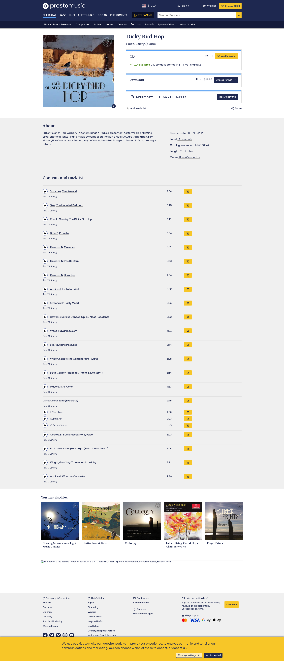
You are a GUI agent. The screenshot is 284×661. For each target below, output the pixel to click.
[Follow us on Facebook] (46, 635)
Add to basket (228, 55)
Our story (47, 616)
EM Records (185, 139)
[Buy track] (188, 412)
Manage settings (187, 655)
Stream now (144, 97)
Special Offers (166, 24)
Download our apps (143, 613)
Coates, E (56, 434)
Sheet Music (86, 15)
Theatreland (69, 191)
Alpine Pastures (67, 345)
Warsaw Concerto (73, 476)
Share (238, 108)
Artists (98, 24)
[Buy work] (188, 191)
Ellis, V (53, 345)
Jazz (63, 15)
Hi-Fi (72, 15)
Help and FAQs (95, 621)
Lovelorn (72, 331)
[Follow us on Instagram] (66, 635)
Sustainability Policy (52, 621)
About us (47, 602)
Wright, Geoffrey (60, 462)
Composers (83, 24)
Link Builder (93, 626)
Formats (136, 24)
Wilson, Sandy (58, 358)
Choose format (224, 79)
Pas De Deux (71, 261)
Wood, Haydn (58, 331)
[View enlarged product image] (78, 71)
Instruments (118, 15)
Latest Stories (187, 24)
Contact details (141, 602)
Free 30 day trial (227, 96)
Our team (47, 607)
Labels (110, 24)
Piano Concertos (189, 157)
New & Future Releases (57, 24)
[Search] (239, 15)
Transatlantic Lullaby (83, 462)
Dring (46, 400)
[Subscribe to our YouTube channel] (72, 635)
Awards (149, 24)
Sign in (185, 5)
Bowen (54, 317)
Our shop (47, 612)
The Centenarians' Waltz (83, 358)
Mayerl (54, 386)
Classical (49, 15)
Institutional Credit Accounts (102, 635)
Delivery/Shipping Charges (101, 630)
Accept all (215, 655)
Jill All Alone (66, 386)
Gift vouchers (94, 616)
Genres (122, 24)
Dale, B (54, 233)
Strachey (55, 191)
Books (102, 15)
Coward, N (56, 247)
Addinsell (55, 289)
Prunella (64, 233)
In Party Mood (70, 303)
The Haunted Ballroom (69, 205)
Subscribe (231, 604)
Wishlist (211, 5)
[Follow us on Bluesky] (59, 635)
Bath (53, 372)
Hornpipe (69, 275)
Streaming (145, 15)
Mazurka (69, 247)
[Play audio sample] (45, 191)
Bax (52, 448)
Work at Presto (50, 626)
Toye (52, 205)
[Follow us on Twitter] (52, 635)
